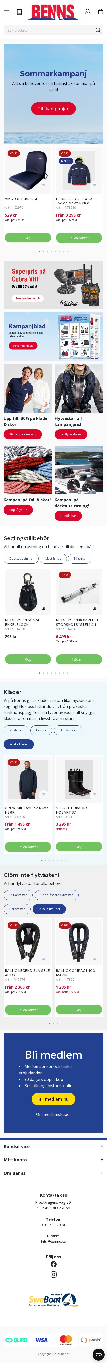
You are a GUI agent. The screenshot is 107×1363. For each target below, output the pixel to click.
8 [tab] (67, 252)
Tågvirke (80, 558)
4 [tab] (52, 252)
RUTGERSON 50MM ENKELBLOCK (22, 622)
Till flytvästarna (71, 434)
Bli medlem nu (53, 1099)
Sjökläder (16, 730)
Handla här (68, 516)
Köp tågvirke (18, 510)
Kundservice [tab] (17, 1146)
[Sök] (98, 30)
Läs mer (79, 659)
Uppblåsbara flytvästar (56, 895)
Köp (28, 237)
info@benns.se (53, 1241)
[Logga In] (87, 12)
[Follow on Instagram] (54, 1274)
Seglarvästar (18, 895)
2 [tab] (44, 252)
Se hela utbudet (49, 909)
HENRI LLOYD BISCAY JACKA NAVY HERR (74, 201)
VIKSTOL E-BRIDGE (21, 199)
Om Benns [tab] (14, 1173)
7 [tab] (63, 252)
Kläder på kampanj (22, 434)
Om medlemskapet (53, 1114)
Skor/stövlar (68, 730)
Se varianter (79, 237)
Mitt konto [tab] (15, 1160)
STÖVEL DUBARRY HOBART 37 (72, 810)
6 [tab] (59, 252)
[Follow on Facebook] (54, 1264)
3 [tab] (48, 252)
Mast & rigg (53, 558)
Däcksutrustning (21, 558)
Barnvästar (17, 909)
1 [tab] (40, 252)
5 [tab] (55, 252)
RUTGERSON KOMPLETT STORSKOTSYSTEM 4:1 (77, 622)
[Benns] (53, 12)
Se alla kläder (18, 744)
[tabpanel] (28, 195)
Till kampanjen (53, 109)
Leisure (41, 730)
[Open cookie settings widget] (99, 1355)
